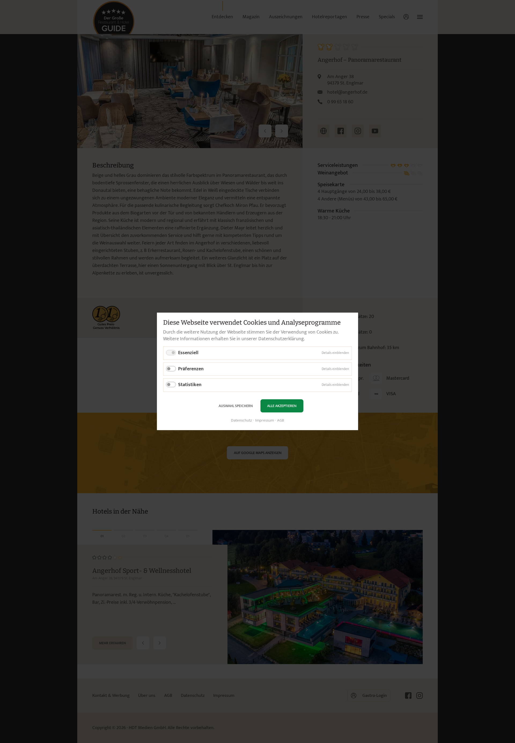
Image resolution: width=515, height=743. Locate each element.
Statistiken (189, 385)
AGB (280, 421)
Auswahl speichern (236, 406)
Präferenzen (191, 369)
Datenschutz (241, 421)
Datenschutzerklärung (281, 339)
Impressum (264, 421)
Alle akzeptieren (281, 406)
